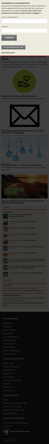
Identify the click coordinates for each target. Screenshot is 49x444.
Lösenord (4, 26)
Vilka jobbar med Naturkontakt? (14, 410)
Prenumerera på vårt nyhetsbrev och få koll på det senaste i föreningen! (22, 131)
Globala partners (9, 377)
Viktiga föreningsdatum (11, 351)
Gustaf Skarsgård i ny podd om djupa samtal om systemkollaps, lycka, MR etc (27, 260)
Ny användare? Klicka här (13, 47)
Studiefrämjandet (9, 391)
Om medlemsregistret (10, 337)
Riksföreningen (6, 163)
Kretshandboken (9, 344)
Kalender (7, 285)
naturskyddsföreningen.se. (35, 290)
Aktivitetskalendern (10, 370)
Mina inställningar (9, 354)
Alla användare (8, 333)
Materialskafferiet (9, 340)
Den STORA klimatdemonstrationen (20, 215)
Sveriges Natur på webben (12, 380)
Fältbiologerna (8, 387)
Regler (5, 400)
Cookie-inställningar (10, 413)
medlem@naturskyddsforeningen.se (16, 423)
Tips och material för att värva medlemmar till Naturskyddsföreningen (22, 201)
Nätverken (6, 384)
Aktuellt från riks (11, 295)
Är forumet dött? (31, 221)
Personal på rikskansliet (11, 367)
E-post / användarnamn (9, 17)
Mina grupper (8, 323)
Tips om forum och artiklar (12, 407)
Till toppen (9, 440)
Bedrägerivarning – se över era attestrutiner (21, 165)
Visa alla (8, 280)
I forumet (7, 212)
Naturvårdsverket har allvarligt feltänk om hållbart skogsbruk (27, 267)
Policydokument (8, 373)
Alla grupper (7, 327)
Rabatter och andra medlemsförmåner (19, 96)
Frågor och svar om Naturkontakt (15, 403)
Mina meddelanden (10, 330)
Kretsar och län (8, 363)
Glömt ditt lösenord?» (8, 53)
